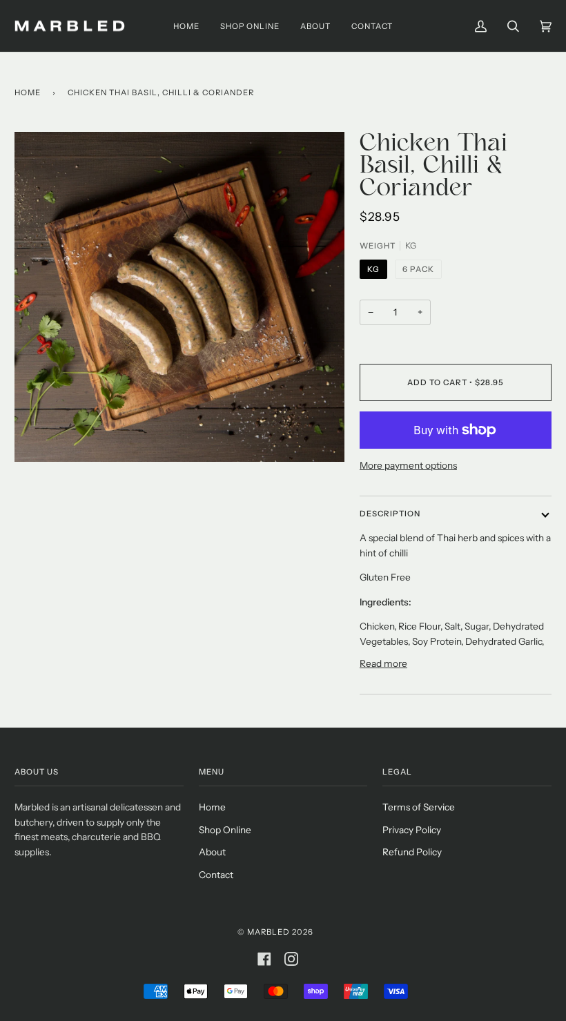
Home (27, 92)
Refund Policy (412, 851)
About (212, 851)
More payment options (408, 465)
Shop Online (225, 829)
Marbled (268, 932)
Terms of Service (418, 807)
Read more (383, 663)
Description (390, 513)
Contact (216, 874)
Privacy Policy (411, 829)
